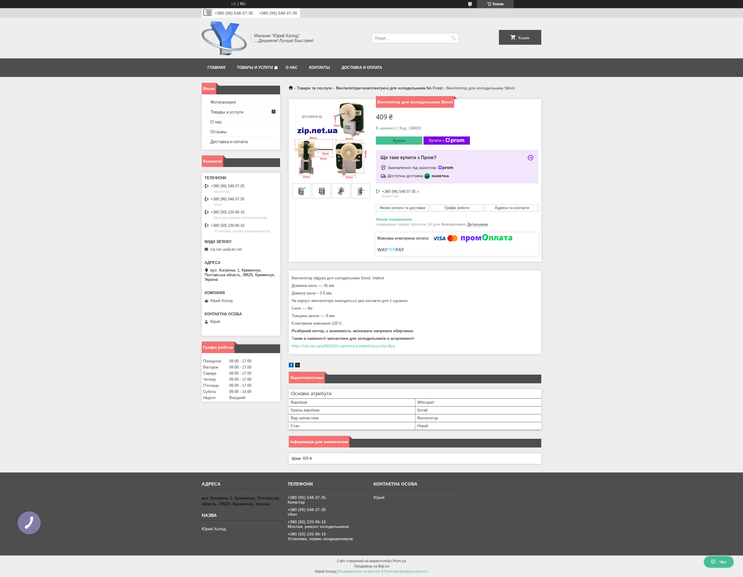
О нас (291, 67)
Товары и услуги (255, 67)
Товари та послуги (314, 88)
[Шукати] (453, 38)
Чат (723, 562)
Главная (216, 67)
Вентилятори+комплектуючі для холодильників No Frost (389, 88)
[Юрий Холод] (224, 38)
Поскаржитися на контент (359, 571)
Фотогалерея (223, 102)
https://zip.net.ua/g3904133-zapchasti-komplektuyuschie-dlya (343, 346)
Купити (399, 141)
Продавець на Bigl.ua (371, 566)
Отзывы (218, 131)
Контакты (319, 67)
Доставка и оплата (362, 67)
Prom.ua (399, 561)
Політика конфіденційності (406, 571)
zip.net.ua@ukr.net (226, 249)
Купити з (436, 140)
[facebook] (291, 366)
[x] (297, 366)
